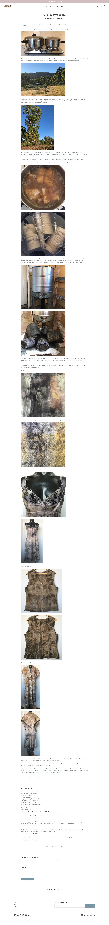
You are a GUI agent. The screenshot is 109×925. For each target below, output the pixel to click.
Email (57, 860)
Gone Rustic (21, 920)
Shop (52, 6)
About (62, 6)
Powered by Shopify (30, 920)
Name (22, 860)
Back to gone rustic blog (56, 889)
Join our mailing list (60, 902)
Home (46, 6)
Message (23, 867)
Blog (57, 6)
